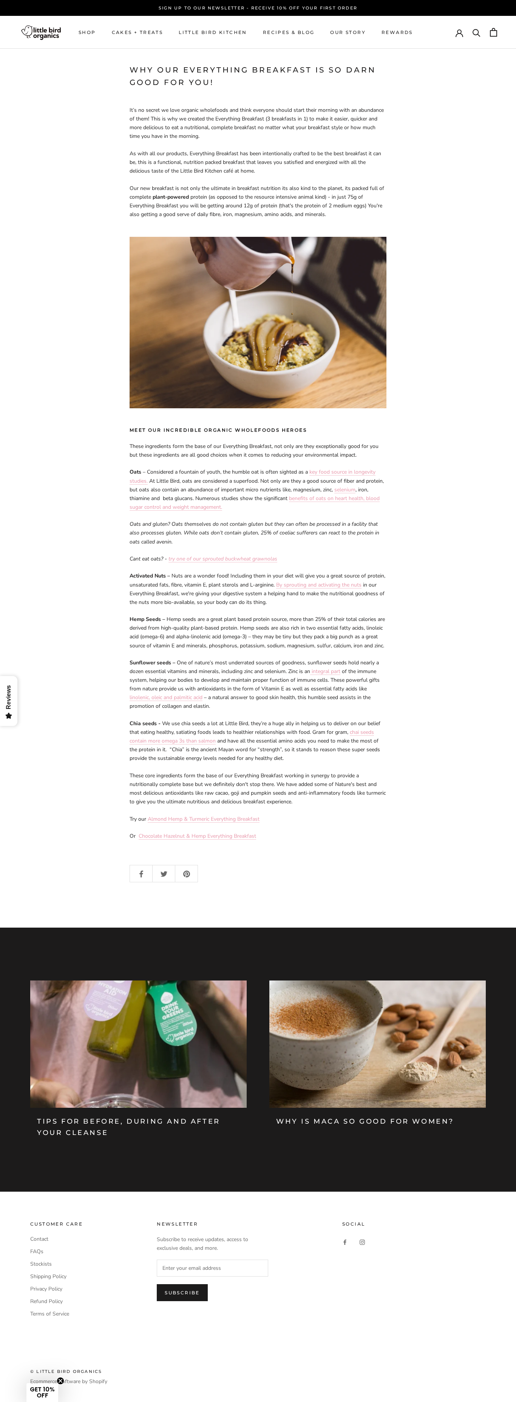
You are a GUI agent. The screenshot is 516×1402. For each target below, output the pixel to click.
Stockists (41, 1264)
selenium (344, 489)
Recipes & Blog (289, 32)
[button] (42, 1392)
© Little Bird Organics (66, 1371)
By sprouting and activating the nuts (319, 584)
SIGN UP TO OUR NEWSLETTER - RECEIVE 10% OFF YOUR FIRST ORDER (258, 8)
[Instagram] (362, 1241)
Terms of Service (49, 1313)
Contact (39, 1239)
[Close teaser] (60, 1381)
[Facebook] (345, 1241)
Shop (87, 32)
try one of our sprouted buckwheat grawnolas (222, 558)
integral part (325, 671)
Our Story (348, 32)
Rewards (397, 32)
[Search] (476, 32)
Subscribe (182, 1292)
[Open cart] (493, 32)
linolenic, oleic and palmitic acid (166, 697)
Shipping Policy (48, 1276)
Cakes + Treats (137, 32)
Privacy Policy (46, 1288)
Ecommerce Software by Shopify (68, 1381)
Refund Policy (46, 1301)
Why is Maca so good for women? (365, 1121)
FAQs (36, 1251)
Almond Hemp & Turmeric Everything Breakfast (204, 819)
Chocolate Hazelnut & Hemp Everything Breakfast (197, 836)
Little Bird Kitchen (213, 32)
